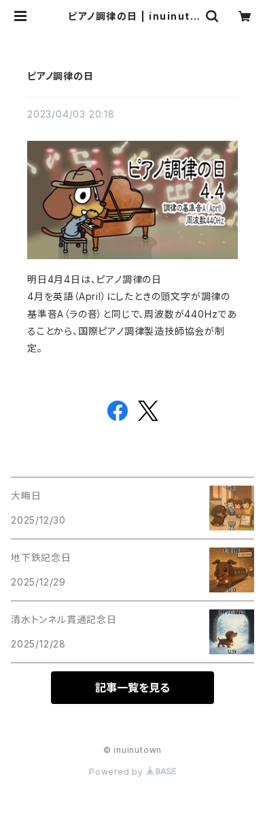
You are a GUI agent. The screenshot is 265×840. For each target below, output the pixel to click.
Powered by (117, 772)
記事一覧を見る (132, 687)
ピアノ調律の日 (60, 76)
